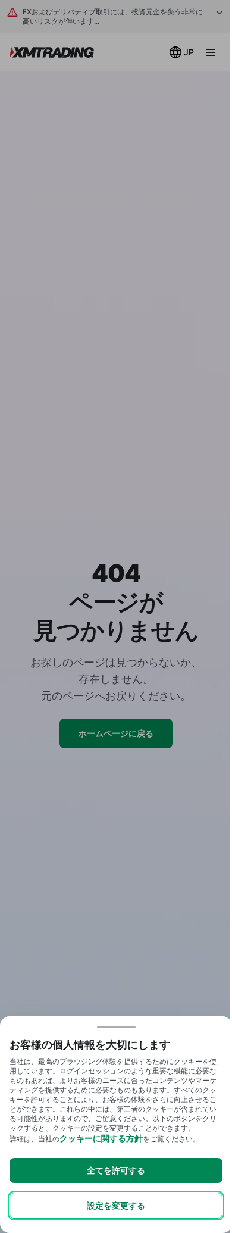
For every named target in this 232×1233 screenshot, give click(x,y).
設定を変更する (116, 1205)
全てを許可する (116, 1170)
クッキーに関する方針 (101, 1138)
